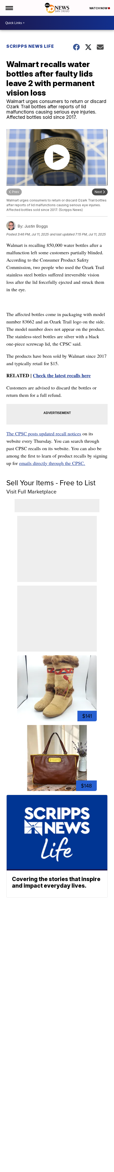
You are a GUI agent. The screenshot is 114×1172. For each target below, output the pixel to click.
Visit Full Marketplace (31, 491)
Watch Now (98, 8)
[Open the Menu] (9, 8)
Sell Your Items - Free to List (50, 482)
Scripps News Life (30, 46)
